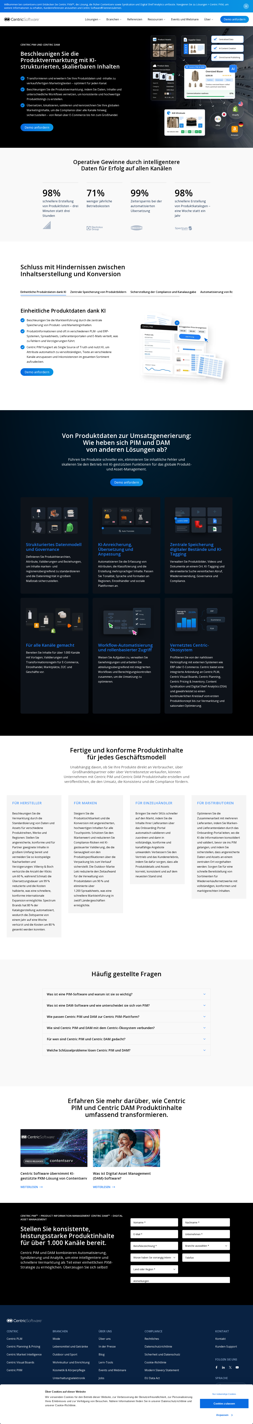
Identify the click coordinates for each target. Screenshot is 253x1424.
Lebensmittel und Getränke (70, 1346)
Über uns (105, 1339)
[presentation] (126, 292)
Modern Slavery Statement (162, 1370)
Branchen (112, 19)
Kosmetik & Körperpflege (69, 1370)
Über (207, 19)
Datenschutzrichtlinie (158, 1346)
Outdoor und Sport (65, 1354)
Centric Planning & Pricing (23, 1346)
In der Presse (107, 1346)
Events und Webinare (185, 19)
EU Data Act (152, 1378)
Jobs (101, 1378)
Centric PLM (14, 1339)
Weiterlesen (29, 1187)
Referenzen (134, 19)
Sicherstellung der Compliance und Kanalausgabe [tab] (163, 292)
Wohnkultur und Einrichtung (71, 1362)
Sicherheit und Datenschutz (162, 1354)
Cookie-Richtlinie (155, 1362)
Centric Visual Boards (20, 1362)
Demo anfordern (234, 19)
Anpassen (222, 1414)
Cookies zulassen (224, 1403)
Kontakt (220, 1339)
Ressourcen (155, 19)
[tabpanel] (126, 344)
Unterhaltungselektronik (69, 1378)
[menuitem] (27, 1339)
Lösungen (91, 19)
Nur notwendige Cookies (224, 1394)
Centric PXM (14, 1370)
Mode (56, 1339)
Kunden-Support (226, 1346)
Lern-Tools (106, 1362)
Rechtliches (152, 1339)
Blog (102, 1354)
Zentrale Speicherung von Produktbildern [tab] (98, 292)
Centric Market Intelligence (24, 1354)
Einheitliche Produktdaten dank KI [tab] (43, 292)
